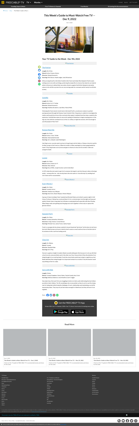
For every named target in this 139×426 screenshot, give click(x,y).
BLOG (126, 2)
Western (3, 394)
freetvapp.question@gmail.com (39, 411)
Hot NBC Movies (95, 377)
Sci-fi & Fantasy (95, 392)
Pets (48, 397)
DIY (47, 399)
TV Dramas (4, 386)
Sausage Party (47, 214)
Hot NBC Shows (5, 377)
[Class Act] (69, 235)
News (3, 383)
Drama (93, 385)
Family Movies (95, 390)
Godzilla (45, 98)
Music (3, 401)
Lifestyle (3, 395)
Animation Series (50, 390)
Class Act (45, 240)
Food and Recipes (50, 395)
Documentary (95, 394)
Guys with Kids (47, 270)
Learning (49, 403)
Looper (44, 158)
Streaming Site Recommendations (118, 6)
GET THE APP (133, 2)
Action (93, 381)
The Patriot (46, 68)
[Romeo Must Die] (69, 125)
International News (6, 385)
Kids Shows (4, 392)
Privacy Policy (63, 424)
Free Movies (84, 6)
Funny (3, 397)
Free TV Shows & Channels (53, 6)
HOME (121, 2)
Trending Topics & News (18, 6)
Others (3, 405)
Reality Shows (50, 392)
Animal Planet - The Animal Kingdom (55, 379)
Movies (94, 375)
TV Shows (4, 375)
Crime (3, 390)
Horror (3, 388)
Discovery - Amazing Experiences (9, 379)
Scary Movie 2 (47, 184)
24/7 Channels (50, 381)
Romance (94, 388)
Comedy (49, 386)
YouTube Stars (50, 401)
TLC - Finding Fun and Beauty (53, 377)
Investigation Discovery (7, 381)
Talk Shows (49, 394)
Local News (49, 383)
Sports (48, 385)
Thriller (48, 388)
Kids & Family (4, 399)
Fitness (3, 403)
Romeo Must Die (48, 130)
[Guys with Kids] (69, 265)
